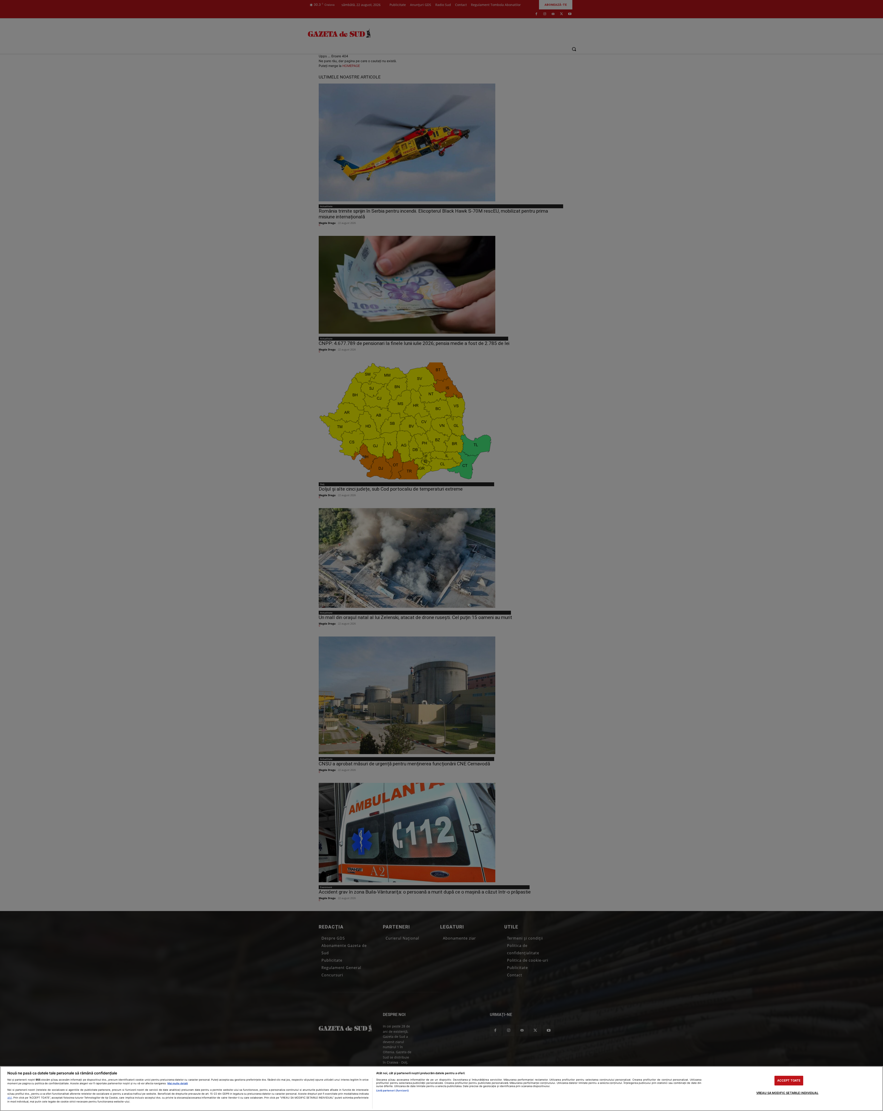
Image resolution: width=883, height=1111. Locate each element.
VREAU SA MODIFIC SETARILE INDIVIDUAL (787, 1093)
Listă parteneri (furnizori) (392, 1090)
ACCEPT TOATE (789, 1080)
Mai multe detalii (177, 1083)
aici (9, 1097)
